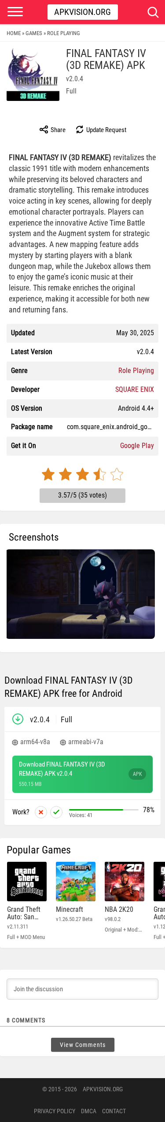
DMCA (88, 1111)
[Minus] (41, 812)
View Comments (83, 1044)
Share (57, 130)
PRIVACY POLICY (54, 1111)
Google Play (137, 445)
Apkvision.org (82, 12)
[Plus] (56, 812)
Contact (114, 1111)
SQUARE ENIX (134, 389)
